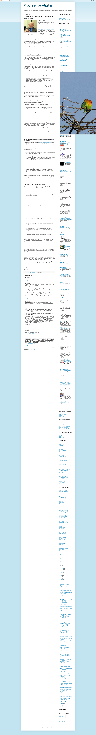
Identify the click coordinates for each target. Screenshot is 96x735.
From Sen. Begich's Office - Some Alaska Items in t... (65, 591)
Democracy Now (62, 434)
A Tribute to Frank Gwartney (64, 584)
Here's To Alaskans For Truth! (65, 656)
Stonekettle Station (63, 161)
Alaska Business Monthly (63, 510)
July (61, 573)
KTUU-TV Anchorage (62, 544)
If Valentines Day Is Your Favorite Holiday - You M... (65, 641)
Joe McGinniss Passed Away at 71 (65, 328)
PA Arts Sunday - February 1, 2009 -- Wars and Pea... (66, 694)
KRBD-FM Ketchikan (62, 539)
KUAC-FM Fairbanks (62, 545)
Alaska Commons (63, 170)
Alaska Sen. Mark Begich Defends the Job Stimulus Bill (65, 632)
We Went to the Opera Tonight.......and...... (64, 678)
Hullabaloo (61, 449)
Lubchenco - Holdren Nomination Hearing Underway (65, 652)
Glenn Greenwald (62, 448)
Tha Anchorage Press (62, 503)
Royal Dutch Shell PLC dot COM (64, 19)
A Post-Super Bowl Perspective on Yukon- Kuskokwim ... (65, 682)
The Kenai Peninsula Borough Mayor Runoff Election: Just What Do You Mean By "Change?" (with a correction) (65, 384)
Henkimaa (61, 282)
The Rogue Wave (63, 297)
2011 (61, 562)
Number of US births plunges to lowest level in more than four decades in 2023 (65, 172)
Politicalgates (62, 234)
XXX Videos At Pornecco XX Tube (65, 227)
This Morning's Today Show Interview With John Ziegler (66, 607)
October (62, 569)
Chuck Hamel (61, 710)
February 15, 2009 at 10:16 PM (30, 343)
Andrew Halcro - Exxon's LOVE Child (66, 658)
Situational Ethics (63, 358)
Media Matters (61, 451)
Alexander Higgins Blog (64, 55)
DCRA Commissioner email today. (65, 209)
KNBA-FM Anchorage (62, 537)
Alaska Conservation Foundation (64, 469)
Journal (61, 377)
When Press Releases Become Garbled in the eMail (65, 624)
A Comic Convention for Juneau (64, 263)
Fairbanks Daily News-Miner (63, 522)
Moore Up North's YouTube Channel (65, 428)
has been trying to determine (45, 142)
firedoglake (61, 415)
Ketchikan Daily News (62, 532)
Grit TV (60, 436)
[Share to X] (39, 272)
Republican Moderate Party (63, 491)
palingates (61, 392)
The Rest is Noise (62, 457)
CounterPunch (61, 443)
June (61, 575)
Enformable (62, 38)
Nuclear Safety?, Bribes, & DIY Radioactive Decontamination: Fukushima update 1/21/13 (64, 46)
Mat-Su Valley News (62, 422)
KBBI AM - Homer (62, 527)
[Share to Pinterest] (41, 272)
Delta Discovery (62, 520)
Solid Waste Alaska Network (64, 483)
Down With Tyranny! (62, 414)
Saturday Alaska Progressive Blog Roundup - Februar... (65, 582)
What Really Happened (63, 460)
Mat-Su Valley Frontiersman (63, 548)
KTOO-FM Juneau (62, 543)
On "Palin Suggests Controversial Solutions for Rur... (65, 604)
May (61, 576)
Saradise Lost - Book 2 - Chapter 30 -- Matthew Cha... (66, 617)
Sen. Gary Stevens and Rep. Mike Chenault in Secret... (65, 660)
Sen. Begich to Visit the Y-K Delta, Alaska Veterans (66, 648)
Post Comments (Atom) (32, 349)
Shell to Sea (61, 20)
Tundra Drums (61, 553)
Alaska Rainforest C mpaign (63, 476)
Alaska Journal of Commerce (64, 512)
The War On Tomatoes (67, 162)
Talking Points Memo (62, 456)
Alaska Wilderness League (63, 477)
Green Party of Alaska (63, 490)
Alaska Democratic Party (63, 489)
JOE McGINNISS (62, 327)
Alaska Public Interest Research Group (65, 475)
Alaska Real (62, 343)
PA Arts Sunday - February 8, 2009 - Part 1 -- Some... (66, 673)
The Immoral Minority (63, 215)
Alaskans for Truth (62, 481)
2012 (61, 561)
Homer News (61, 523)
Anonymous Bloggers (63, 254)
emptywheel (61, 445)
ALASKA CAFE (62, 304)
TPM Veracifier (61, 437)
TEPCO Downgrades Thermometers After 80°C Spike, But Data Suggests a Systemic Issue (65, 31)
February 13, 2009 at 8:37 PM (29, 280)
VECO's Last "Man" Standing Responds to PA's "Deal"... (65, 655)
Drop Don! (61, 420)
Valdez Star (61, 554)
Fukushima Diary (63, 29)
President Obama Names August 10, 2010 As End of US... (66, 586)
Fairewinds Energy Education (65, 62)
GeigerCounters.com (63, 65)
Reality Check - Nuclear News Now (65, 63)
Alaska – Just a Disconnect (64, 313)
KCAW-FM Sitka (62, 528)
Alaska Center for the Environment (65, 465)
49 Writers (61, 496)
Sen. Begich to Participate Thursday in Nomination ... (66, 669)
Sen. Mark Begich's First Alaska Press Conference (65, 692)
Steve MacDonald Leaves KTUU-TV (66, 685)
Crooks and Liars (62, 444)
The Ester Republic (63, 267)
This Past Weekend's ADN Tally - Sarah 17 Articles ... (65, 690)
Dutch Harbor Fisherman (63, 521)
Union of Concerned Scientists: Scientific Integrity (65, 60)
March (62, 579)
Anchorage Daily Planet (63, 498)
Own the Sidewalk (63, 407)
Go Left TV (61, 435)
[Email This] (37, 272)
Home (39, 347)
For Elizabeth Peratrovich (64, 630)
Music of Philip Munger (63, 721)
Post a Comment (27, 345)
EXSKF (61, 49)
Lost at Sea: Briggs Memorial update (65, 255)
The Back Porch (62, 405)
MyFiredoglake (61, 416)
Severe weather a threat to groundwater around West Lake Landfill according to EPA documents (65, 40)
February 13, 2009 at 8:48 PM (29, 298)
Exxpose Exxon (62, 18)
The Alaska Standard (62, 506)
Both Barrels (62, 208)
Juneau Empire (61, 526)
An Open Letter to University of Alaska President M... (65, 650)
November (62, 568)
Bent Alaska (62, 226)
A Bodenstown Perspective (64, 382)
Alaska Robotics (62, 262)
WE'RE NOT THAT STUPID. (64, 400)
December (62, 566)
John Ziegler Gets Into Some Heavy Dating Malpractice (66, 602)
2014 (61, 558)
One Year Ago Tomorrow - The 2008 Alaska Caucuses (66, 684)
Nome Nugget (61, 549)
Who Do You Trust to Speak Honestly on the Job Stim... (66, 626)
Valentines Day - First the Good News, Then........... (65, 643)
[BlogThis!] (38, 272)
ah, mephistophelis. (63, 34)
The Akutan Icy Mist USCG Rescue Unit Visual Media (66, 588)
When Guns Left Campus (63, 268)
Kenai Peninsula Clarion (63, 531)
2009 (61, 565)
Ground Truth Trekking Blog (64, 289)
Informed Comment (62, 450)
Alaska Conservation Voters (63, 470)
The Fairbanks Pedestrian (64, 369)
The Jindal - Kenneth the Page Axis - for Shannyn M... (66, 593)
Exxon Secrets (61, 17)
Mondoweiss (61, 454)
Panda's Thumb (61, 455)
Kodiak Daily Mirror (62, 538)
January (62, 703)
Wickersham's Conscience (64, 71)
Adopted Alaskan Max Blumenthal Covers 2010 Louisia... (65, 667)
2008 (61, 705)
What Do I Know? (63, 141)
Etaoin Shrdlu (61, 502)
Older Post (53, 347)
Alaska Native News (62, 497)
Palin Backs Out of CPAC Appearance (64, 662)
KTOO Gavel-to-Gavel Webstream (64, 542)
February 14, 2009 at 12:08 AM (30, 333)
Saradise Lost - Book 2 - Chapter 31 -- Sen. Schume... (66, 597)
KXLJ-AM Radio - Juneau (63, 427)
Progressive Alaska (38, 5)
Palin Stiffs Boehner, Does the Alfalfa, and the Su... (65, 699)
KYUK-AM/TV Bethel (62, 547)
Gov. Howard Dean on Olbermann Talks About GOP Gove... (65, 612)
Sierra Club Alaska (62, 482)
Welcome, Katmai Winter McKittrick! (66, 608)
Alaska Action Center (62, 464)
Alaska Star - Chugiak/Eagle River (64, 515)
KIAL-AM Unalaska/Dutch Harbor (64, 534)
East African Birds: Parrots (64, 135)
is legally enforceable (32, 144)
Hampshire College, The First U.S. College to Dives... (65, 646)
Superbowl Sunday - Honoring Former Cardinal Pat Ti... (66, 701)
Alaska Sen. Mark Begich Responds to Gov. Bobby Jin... (66, 595)
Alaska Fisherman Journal (63, 511)
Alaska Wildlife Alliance (63, 478)
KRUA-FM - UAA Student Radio (64, 426)
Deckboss (61, 501)
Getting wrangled (62, 283)
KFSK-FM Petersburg (62, 533)
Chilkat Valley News (62, 517)
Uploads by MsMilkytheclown (65, 44)
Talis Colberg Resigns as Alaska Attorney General (65, 664)
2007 (61, 706)
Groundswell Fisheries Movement (65, 179)
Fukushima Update (63, 67)
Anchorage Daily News (63, 516)
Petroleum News (62, 550)
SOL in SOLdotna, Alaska (64, 274)
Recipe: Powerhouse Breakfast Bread (65, 370)
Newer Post (26, 347)
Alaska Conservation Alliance (64, 468)
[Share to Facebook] (40, 272)
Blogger (52, 727)
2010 (61, 564)
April (61, 578)
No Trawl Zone (62, 335)
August (62, 572)
